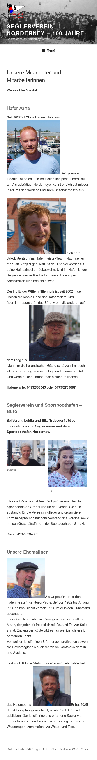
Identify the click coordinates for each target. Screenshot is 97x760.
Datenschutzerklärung (22, 749)
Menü (51, 50)
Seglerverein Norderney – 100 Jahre (45, 29)
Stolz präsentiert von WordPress (65, 749)
